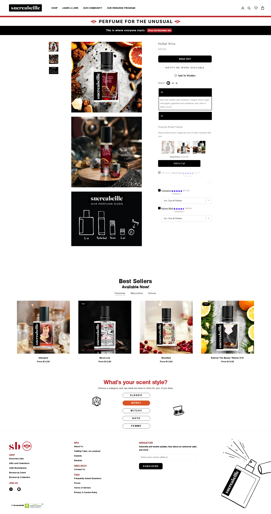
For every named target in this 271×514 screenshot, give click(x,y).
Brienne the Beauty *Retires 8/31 (227, 358)
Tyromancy (166, 190)
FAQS (77, 474)
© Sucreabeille (17, 505)
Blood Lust (105, 358)
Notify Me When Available (184, 67)
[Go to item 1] (54, 47)
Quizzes (78, 456)
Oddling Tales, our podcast (87, 451)
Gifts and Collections (19, 463)
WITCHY (136, 410)
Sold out (185, 59)
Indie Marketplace (18, 468)
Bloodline (166, 358)
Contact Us (79, 469)
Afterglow (43, 358)
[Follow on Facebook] (19, 489)
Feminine (120, 293)
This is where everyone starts (125, 30)
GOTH (136, 418)
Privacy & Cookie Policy (85, 492)
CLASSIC (136, 395)
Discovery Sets (16, 458)
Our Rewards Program (121, 8)
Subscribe (151, 466)
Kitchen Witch (167, 208)
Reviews (78, 460)
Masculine (137, 293)
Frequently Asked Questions (87, 478)
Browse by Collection (19, 477)
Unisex (152, 293)
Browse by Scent (17, 472)
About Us (78, 446)
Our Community (92, 8)
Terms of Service (82, 488)
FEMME (136, 426)
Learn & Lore (70, 8)
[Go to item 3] (54, 70)
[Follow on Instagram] (11, 489)
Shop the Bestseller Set (159, 30)
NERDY (136, 403)
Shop (55, 8)
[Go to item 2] (54, 59)
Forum (77, 483)
